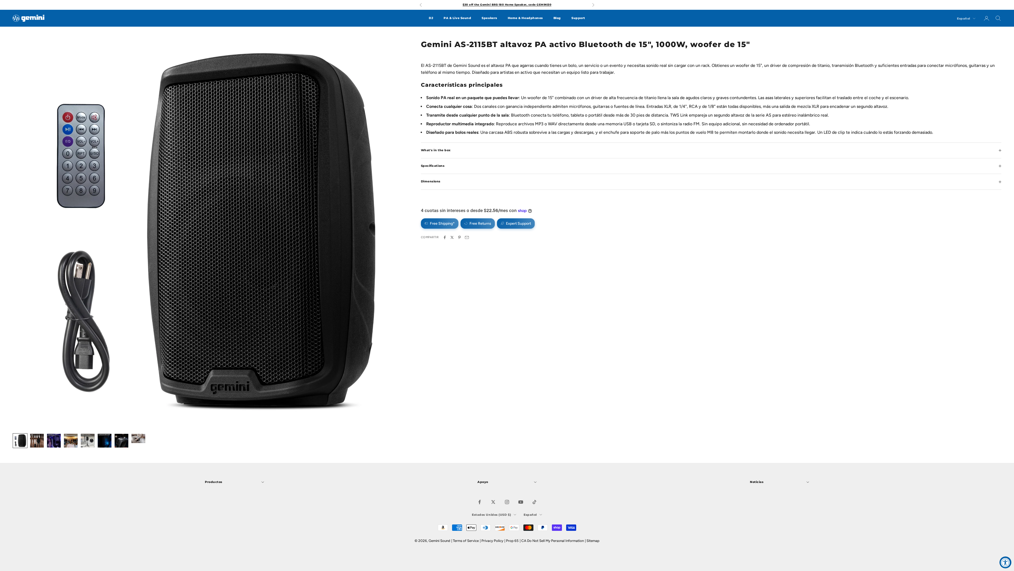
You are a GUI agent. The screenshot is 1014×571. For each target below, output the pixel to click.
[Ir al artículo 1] (20, 440)
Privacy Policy (492, 540)
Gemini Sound (439, 540)
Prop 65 (512, 540)
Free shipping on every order (507, 4)
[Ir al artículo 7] (121, 440)
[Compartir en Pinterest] (459, 237)
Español (963, 18)
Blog (557, 18)
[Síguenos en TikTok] (534, 502)
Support (578, 18)
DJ (431, 18)
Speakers (489, 18)
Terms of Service (466, 540)
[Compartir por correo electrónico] (467, 237)
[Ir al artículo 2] (37, 440)
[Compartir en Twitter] (452, 237)
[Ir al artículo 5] (87, 440)
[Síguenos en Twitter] (493, 502)
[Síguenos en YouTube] (520, 502)
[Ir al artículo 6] (104, 440)
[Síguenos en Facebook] (479, 502)
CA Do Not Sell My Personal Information (552, 540)
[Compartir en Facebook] (445, 237)
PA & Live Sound (457, 18)
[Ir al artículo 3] (53, 440)
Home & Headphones (525, 18)
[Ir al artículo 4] (70, 440)
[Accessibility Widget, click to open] (1005, 562)
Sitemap (592, 540)
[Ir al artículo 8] (138, 438)
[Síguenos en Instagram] (507, 502)
